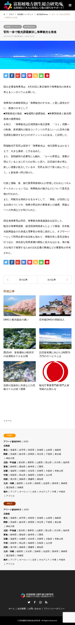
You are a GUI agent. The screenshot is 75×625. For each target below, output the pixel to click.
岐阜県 (31, 466)
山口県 (49, 475)
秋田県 (31, 450)
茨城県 (13, 454)
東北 (5, 450)
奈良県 (31, 471)
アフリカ (10, 496)
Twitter (29, 602)
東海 (5, 466)
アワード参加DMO (12, 441)
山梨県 (39, 462)
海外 (5, 491)
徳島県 (22, 479)
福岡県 (20, 483)
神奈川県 (10, 458)
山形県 (49, 450)
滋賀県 (13, 471)
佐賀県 (46, 483)
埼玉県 (40, 454)
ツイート (7, 421)
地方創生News (29, 27)
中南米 (62, 491)
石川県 (57, 462)
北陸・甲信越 (9, 462)
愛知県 (22, 466)
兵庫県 (40, 471)
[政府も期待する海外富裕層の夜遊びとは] (20, 280)
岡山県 (22, 475)
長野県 (31, 462)
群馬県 (31, 454)
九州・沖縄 (8, 483)
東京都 (58, 454)
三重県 (40, 466)
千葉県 (49, 454)
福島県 (58, 450)
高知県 (40, 479)
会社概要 (21, 608)
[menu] (70, 5)
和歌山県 (59, 471)
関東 (5, 454)
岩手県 (22, 450)
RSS (46, 602)
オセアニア (44, 491)
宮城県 (40, 450)
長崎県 (64, 483)
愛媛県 (31, 479)
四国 (5, 479)
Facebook (34, 602)
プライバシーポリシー (54, 608)
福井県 (66, 462)
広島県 (40, 475)
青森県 (13, 450)
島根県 (31, 475)
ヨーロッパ (24, 491)
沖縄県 (20, 487)
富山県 (48, 462)
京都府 (22, 471)
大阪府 (49, 471)
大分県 (28, 483)
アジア (13, 491)
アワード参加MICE (12, 509)
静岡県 (13, 466)
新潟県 (22, 462)
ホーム (12, 608)
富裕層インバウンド (13, 27)
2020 (26, 441)
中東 (54, 491)
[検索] (62, 5)
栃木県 (22, 454)
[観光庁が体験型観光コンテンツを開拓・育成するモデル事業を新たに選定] (55, 280)
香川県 (13, 479)
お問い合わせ (34, 608)
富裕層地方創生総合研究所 (29, 621)
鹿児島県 (10, 487)
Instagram (40, 602)
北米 (34, 491)
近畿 (5, 471)
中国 (5, 475)
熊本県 (55, 483)
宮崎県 (37, 483)
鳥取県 (13, 475)
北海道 (6, 446)
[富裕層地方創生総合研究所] (34, 5)
